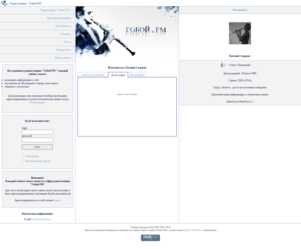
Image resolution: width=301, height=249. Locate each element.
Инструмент (63, 49)
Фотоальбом (136, 74)
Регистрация (32, 156)
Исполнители (63, 26)
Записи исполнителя (93, 74)
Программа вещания (58, 18)
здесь (57, 200)
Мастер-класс (62, 57)
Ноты (67, 41)
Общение (65, 33)
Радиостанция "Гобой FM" (55, 10)
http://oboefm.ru (194, 230)
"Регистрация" (37, 102)
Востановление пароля (37, 161)
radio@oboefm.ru (41, 219)
